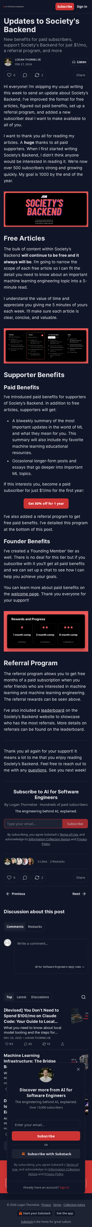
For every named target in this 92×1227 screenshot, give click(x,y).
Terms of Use (69, 834)
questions (37, 770)
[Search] (83, 997)
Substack (27, 1222)
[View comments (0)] (25, 75)
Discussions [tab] (40, 997)
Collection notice (74, 1205)
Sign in (82, 6)
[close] (78, 1069)
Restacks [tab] (35, 927)
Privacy (46, 1205)
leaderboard (52, 710)
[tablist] (24, 926)
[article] (46, 1027)
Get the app (65, 1213)
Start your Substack (36, 1213)
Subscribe (64, 6)
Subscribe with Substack (49, 1153)
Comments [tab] (15, 927)
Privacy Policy (53, 1174)
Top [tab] (9, 997)
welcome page (25, 594)
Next (76, 894)
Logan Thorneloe (28, 59)
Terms (57, 1205)
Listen (81, 62)
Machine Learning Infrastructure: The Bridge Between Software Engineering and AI (34, 1061)
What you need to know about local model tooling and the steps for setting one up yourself (32, 1030)
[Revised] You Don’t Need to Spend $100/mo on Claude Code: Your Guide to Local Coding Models (31, 1016)
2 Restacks (57, 861)
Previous (18, 894)
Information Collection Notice (49, 839)
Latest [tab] (21, 997)
